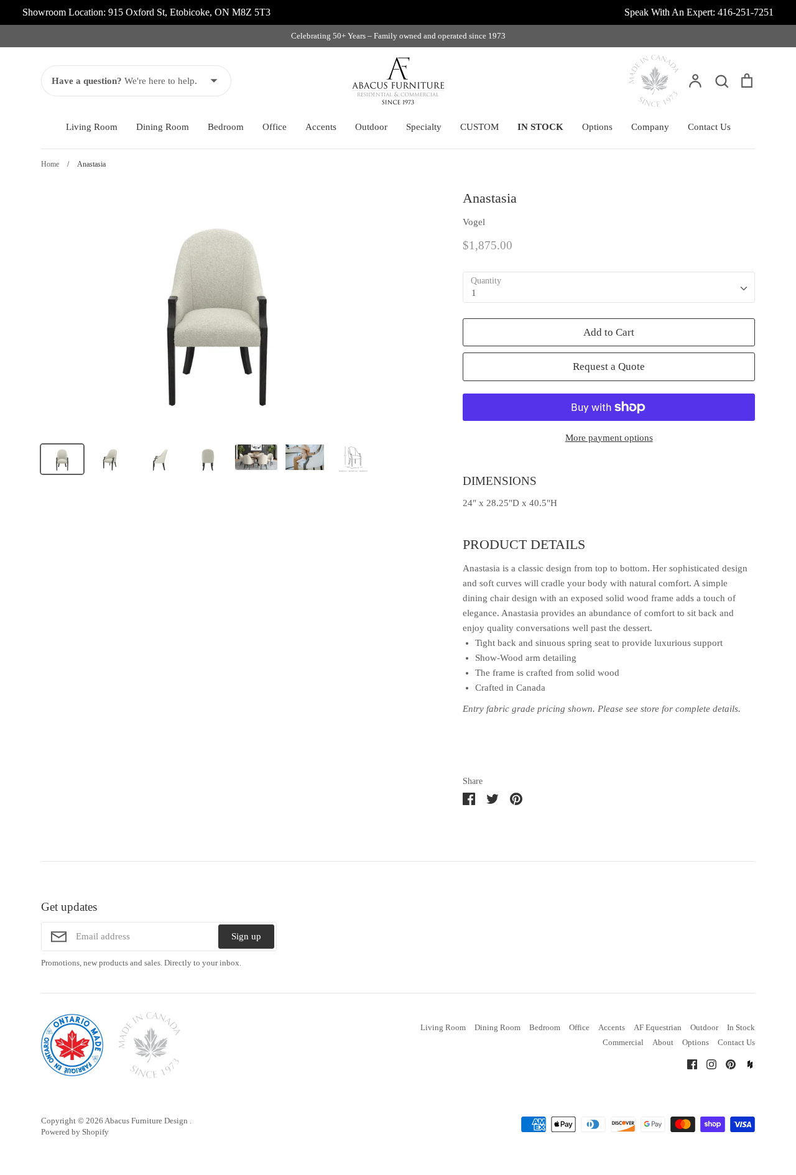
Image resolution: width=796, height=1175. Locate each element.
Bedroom (226, 127)
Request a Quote (609, 366)
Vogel (474, 222)
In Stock (741, 1027)
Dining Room (162, 127)
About (662, 1042)
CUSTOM (479, 127)
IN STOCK (540, 127)
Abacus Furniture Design (147, 1120)
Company (650, 127)
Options (597, 127)
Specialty (424, 127)
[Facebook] (687, 1063)
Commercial (623, 1042)
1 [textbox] (473, 293)
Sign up (246, 936)
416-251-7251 (746, 12)
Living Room (92, 127)
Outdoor (371, 127)
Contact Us (709, 127)
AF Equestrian (658, 1027)
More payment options (609, 438)
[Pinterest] (726, 1063)
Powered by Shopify (75, 1131)
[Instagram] (706, 1063)
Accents (320, 127)
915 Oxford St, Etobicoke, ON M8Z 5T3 (189, 12)
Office (274, 127)
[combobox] (609, 287)
